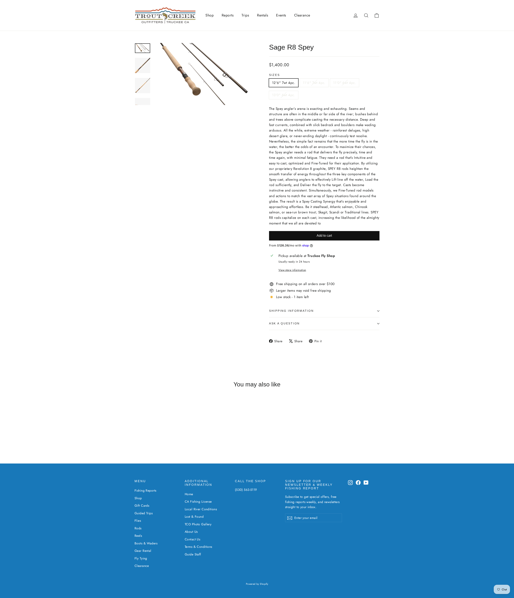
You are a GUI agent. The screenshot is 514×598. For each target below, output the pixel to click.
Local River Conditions (201, 509)
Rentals (262, 15)
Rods (138, 528)
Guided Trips (144, 513)
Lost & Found (194, 516)
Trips (245, 15)
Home (189, 494)
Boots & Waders (146, 543)
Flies (138, 520)
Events (281, 15)
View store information (292, 270)
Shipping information (291, 310)
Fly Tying (141, 558)
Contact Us (192, 539)
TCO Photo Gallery (198, 524)
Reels (138, 535)
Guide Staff (193, 554)
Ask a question (284, 323)
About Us (191, 531)
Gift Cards (142, 505)
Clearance (302, 15)
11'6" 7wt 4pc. (314, 82)
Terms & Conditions (198, 546)
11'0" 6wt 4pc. (344, 82)
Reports (228, 15)
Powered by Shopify (257, 584)
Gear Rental (143, 550)
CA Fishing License (198, 501)
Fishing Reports (145, 490)
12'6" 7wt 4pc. (283, 82)
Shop (209, 15)
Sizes (274, 74)
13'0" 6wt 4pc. (283, 95)
